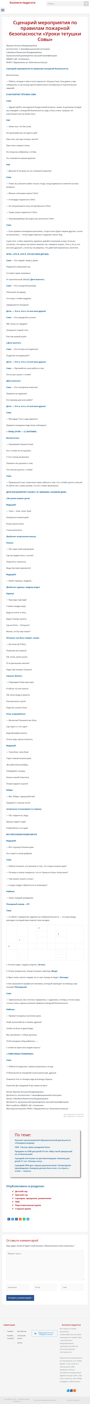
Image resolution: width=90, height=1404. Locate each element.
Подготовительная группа (28, 1205)
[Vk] (71, 1390)
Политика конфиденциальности (45, 1400)
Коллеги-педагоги (22, 2)
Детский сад (21, 1191)
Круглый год (21, 1195)
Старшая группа (23, 1208)
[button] (2, 10)
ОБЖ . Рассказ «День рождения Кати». (33, 1147)
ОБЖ (17, 1201)
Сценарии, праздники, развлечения (33, 1198)
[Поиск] (86, 3)
